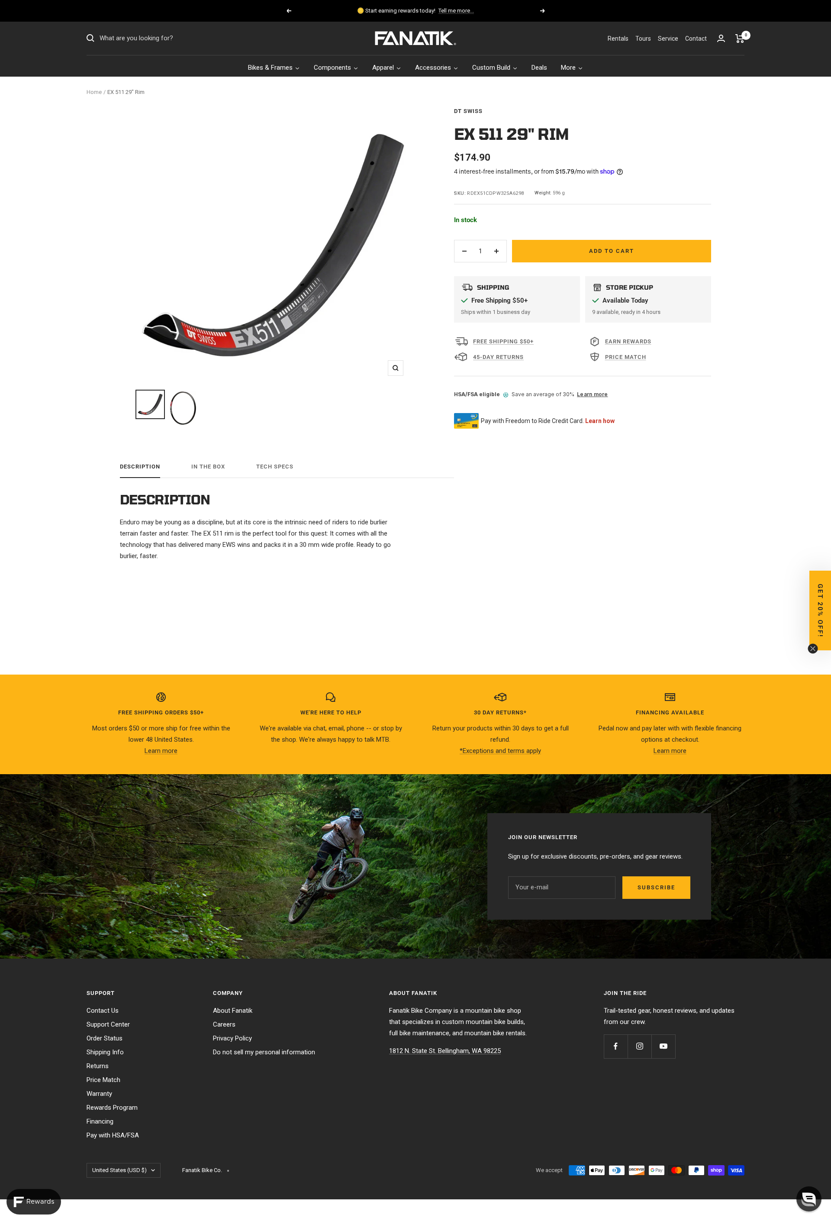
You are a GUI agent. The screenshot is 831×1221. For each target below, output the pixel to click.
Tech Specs (274, 466)
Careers (224, 1024)
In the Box (208, 466)
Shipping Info (105, 1052)
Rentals (618, 38)
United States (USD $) (119, 1170)
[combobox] (164, 38)
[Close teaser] (813, 648)
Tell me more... (456, 10)
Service (668, 38)
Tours (643, 38)
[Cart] (739, 38)
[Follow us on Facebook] (616, 1046)
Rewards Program (112, 1107)
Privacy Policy (232, 1038)
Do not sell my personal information (264, 1052)
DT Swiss (468, 111)
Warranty (99, 1094)
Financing (100, 1121)
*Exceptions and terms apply (500, 751)
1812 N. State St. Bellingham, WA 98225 (445, 1051)
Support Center (108, 1024)
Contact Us (103, 1010)
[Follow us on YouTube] (663, 1046)
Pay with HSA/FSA (113, 1135)
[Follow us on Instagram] (639, 1046)
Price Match (103, 1080)
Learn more (592, 394)
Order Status (104, 1038)
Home (94, 92)
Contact (696, 38)
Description (140, 466)
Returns (98, 1066)
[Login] (721, 38)
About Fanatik (232, 1010)
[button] (820, 610)
